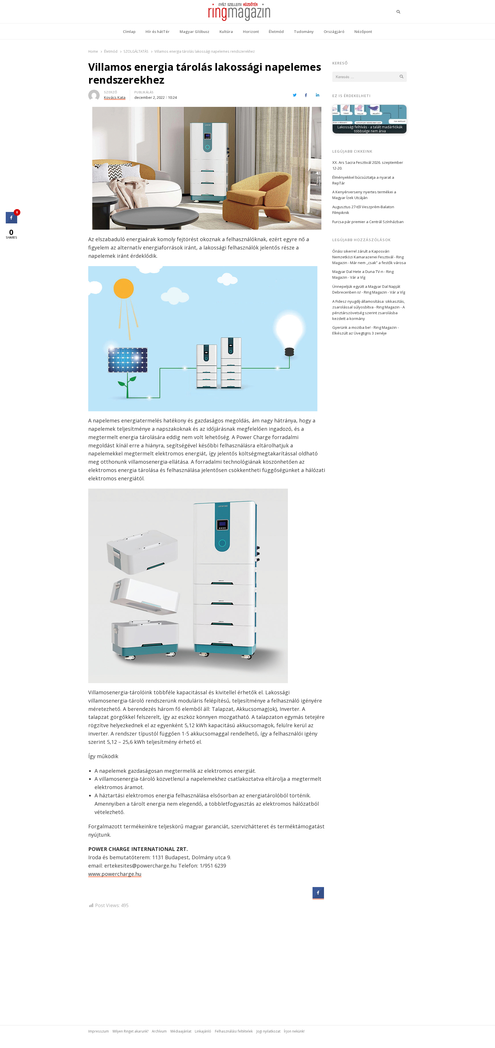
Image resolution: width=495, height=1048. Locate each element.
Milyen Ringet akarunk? (130, 1031)
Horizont (251, 31)
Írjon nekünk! (294, 1031)
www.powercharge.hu (115, 873)
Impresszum (98, 1031)
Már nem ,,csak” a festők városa (378, 262)
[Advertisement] (206, 962)
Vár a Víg (357, 277)
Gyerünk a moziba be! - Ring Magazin (364, 327)
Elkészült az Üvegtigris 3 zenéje (359, 333)
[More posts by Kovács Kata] (94, 93)
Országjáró (334, 31)
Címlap (129, 31)
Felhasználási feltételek (234, 1031)
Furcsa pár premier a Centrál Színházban (368, 221)
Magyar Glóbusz (194, 31)
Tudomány (304, 31)
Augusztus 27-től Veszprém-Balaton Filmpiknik (363, 209)
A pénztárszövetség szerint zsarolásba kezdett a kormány (368, 312)
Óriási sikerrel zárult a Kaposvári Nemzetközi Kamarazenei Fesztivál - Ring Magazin (368, 257)
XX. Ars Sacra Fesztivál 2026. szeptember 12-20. (367, 165)
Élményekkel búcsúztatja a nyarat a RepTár (363, 180)
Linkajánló (203, 1031)
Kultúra (226, 31)
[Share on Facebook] (318, 897)
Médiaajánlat (180, 1031)
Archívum (159, 1031)
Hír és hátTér (158, 31)
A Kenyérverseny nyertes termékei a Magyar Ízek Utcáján (364, 194)
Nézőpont (363, 31)
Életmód (276, 31)
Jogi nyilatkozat (268, 1031)
